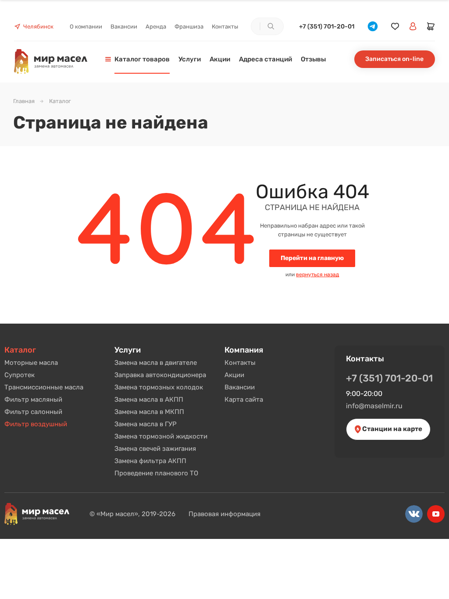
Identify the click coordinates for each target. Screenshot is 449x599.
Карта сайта (243, 399)
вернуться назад (317, 274)
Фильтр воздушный (35, 424)
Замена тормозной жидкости (160, 436)
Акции (234, 375)
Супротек (19, 375)
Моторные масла (31, 363)
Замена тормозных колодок (158, 387)
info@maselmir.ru (374, 406)
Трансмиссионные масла (43, 387)
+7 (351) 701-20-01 (326, 26)
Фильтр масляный (33, 399)
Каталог (20, 350)
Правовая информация (224, 514)
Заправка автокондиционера (160, 375)
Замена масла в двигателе (155, 363)
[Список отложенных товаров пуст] (395, 26)
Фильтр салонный (33, 412)
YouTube (436, 514)
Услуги (127, 350)
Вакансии (239, 387)
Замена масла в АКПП (148, 399)
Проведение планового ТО (156, 473)
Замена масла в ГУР (145, 424)
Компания (243, 350)
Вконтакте (414, 514)
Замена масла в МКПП (149, 412)
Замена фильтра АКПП (150, 461)
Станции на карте (391, 429)
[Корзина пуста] (431, 26)
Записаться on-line (394, 59)
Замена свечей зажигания (155, 449)
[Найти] (271, 26)
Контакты (240, 363)
